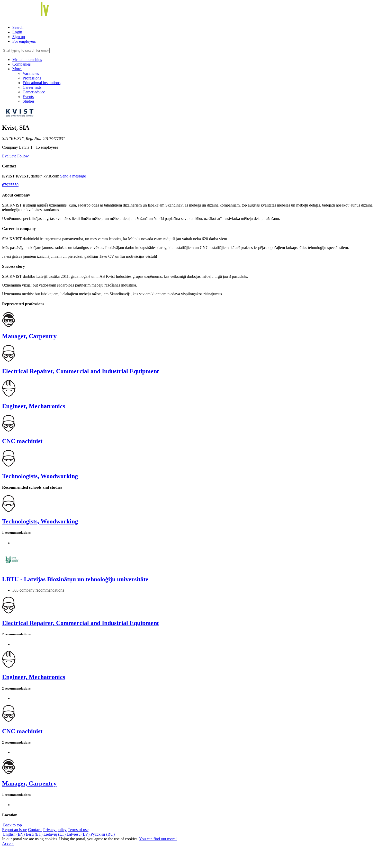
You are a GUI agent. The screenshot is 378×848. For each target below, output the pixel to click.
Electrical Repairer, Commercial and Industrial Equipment (80, 371)
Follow (23, 156)
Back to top (12, 825)
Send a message (73, 176)
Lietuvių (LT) (54, 834)
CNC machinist (22, 441)
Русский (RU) (103, 834)
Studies (28, 101)
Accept (8, 843)
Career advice (34, 92)
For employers (24, 41)
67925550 (10, 185)
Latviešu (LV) (78, 834)
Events (28, 96)
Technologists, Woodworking (40, 476)
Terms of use (78, 829)
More (17, 69)
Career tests (32, 87)
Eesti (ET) (34, 834)
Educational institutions (41, 83)
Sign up (18, 36)
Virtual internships (27, 59)
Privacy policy (55, 829)
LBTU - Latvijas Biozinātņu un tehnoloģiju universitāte (75, 579)
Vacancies (31, 73)
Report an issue (14, 829)
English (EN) (14, 834)
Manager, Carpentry (29, 336)
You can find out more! (158, 839)
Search (17, 27)
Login (17, 32)
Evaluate (9, 156)
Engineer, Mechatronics (33, 406)
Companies (21, 64)
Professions (32, 78)
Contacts (35, 829)
